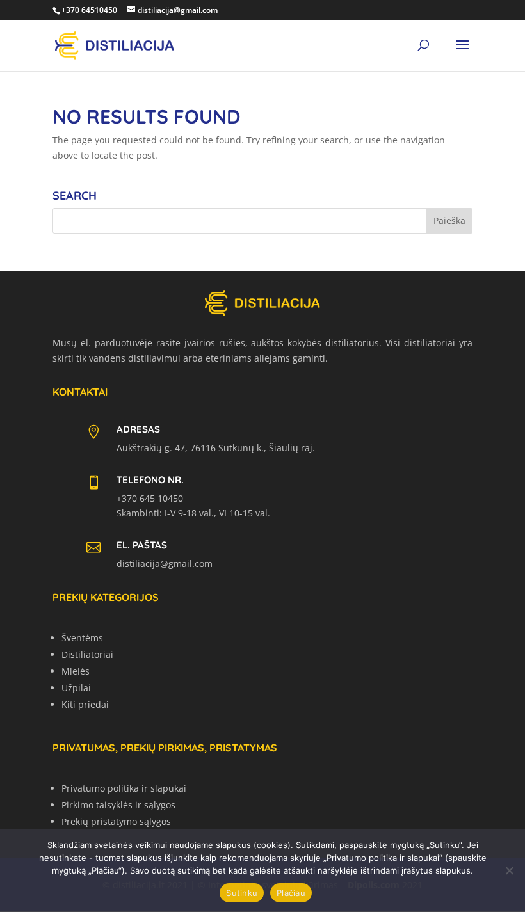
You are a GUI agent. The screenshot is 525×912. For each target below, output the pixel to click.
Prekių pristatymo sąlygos (116, 821)
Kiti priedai (85, 704)
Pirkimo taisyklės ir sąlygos (118, 805)
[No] (509, 870)
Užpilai (76, 688)
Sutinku (241, 893)
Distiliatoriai (87, 654)
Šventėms (82, 638)
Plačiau (291, 893)
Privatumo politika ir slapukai (123, 788)
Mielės (75, 671)
